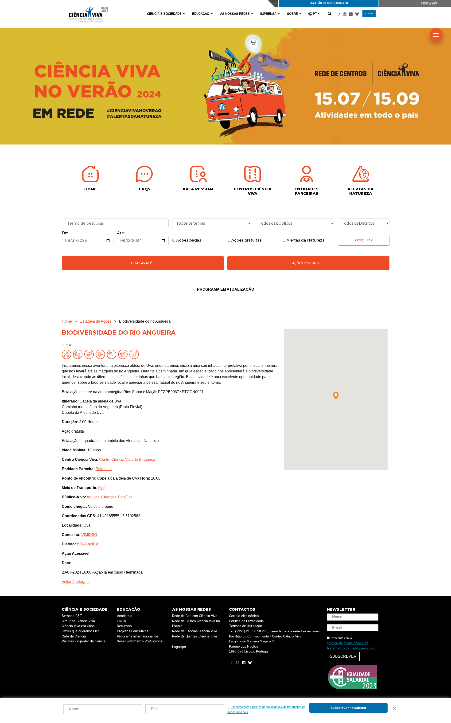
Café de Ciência (74, 636)
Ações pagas (188, 240)
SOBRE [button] (293, 14)
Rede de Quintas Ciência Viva (194, 636)
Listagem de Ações (95, 321)
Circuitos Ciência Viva (78, 621)
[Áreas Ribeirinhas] (123, 354)
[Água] (112, 354)
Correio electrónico (244, 616)
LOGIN (369, 13)
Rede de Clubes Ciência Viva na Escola (196, 623)
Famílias (125, 497)
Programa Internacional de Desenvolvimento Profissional (140, 639)
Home (67, 321)
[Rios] (135, 354)
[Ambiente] (67, 354)
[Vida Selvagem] (101, 354)
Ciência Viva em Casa (78, 626)
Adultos (93, 497)
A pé (101, 488)
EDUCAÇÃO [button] (201, 14)
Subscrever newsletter (348, 708)
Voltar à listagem (75, 582)
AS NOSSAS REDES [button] (235, 14)
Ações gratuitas (246, 240)
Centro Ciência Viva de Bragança (127, 459)
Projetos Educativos (132, 631)
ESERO (122, 621)
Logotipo (179, 647)
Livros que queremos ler (80, 631)
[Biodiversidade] (78, 354)
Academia (124, 616)
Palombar (104, 469)
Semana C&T (72, 616)
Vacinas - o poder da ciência (83, 641)
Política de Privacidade (246, 621)
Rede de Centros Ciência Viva (194, 616)
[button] (336, 395)
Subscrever (343, 656)
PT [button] (314, 14)
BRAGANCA (87, 544)
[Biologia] (90, 354)
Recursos (124, 626)
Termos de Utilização (245, 626)
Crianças (108, 497)
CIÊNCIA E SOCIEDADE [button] (165, 14)
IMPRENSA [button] (268, 14)
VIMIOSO (89, 535)
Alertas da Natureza (305, 240)
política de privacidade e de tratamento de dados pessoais (351, 645)
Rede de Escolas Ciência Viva (194, 631)
